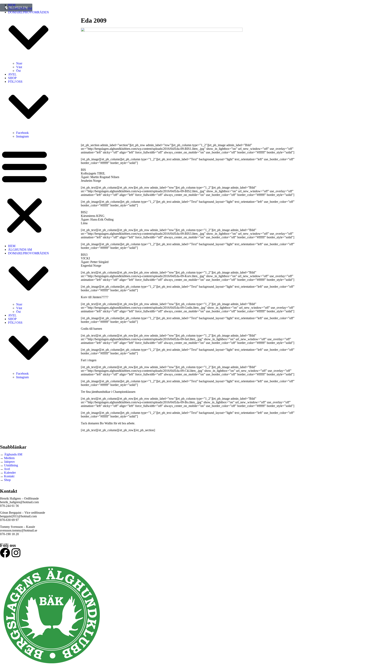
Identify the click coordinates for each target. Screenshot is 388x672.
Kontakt (9, 476)
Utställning (11, 465)
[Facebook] (5, 553)
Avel (7, 469)
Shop (7, 480)
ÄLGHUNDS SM (20, 8)
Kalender (10, 472)
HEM (11, 5)
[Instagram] (16, 553)
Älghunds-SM (13, 454)
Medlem (9, 458)
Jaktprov (9, 461)
